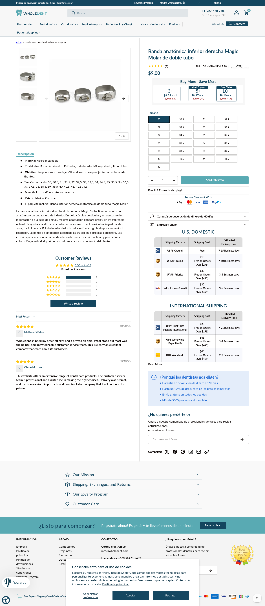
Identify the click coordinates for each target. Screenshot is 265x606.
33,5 (226, 127)
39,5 (226, 151)
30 (159, 119)
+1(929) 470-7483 (121, 558)
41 (204, 159)
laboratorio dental (151, 24)
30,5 (181, 119)
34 (159, 135)
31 (204, 119)
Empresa (21, 546)
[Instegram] (191, 452)
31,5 (226, 119)
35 (204, 135)
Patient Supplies (27, 32)
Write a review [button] (73, 303)
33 (204, 127)
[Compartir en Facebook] (175, 452)
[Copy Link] (207, 452)
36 (159, 143)
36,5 (181, 143)
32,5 (181, 127)
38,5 (181, 151)
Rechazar (171, 595)
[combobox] (127, 13)
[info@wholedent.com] (199, 452)
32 (159, 127)
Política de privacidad (115, 584)
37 (204, 143)
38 (159, 151)
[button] (54, 277)
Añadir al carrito (215, 179)
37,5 (226, 143)
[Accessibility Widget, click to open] (6, 600)
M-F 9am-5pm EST (214, 15)
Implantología (91, 24)
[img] (25, 326)
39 (204, 151)
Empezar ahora (213, 525)
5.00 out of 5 (83, 265)
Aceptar (131, 595)
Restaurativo (25, 24)
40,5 (181, 159)
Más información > (65, 2)
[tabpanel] (73, 200)
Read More (155, 364)
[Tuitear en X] (167, 452)
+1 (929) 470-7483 (213, 10)
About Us (218, 24)
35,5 (226, 135)
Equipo (173, 24)
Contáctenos (67, 546)
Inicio (18, 42)
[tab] (25, 154)
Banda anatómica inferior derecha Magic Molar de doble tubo (46, 42)
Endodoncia (47, 24)
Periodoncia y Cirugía (119, 24)
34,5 (181, 135)
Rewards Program (144, 2)
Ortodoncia (68, 24)
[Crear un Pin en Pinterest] (183, 452)
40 (159, 159)
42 (159, 167)
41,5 (226, 159)
